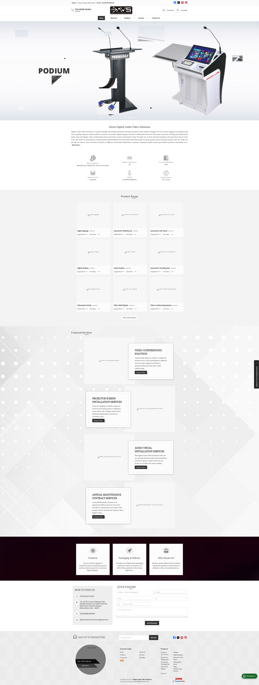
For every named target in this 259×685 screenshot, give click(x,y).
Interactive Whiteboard (123, 231)
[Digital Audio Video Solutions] (121, 10)
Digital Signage (83, 231)
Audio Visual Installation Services (149, 449)
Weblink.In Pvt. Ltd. (143, 681)
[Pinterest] (182, 2)
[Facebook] (175, 2)
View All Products (129, 318)
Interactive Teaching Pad (160, 268)
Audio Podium (119, 268)
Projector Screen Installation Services (107, 400)
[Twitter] (178, 2)
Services (141, 18)
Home (101, 18)
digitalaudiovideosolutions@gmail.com (94, 620)
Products (127, 18)
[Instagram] (186, 2)
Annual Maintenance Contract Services (106, 496)
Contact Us (156, 18)
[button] (83, 9)
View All (163, 673)
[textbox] (134, 592)
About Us (114, 18)
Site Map (142, 658)
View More (93, 234)
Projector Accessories (164, 653)
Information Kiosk (84, 305)
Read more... (76, 145)
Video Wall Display (121, 305)
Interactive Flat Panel (158, 231)
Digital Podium (83, 268)
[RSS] (122, 660)
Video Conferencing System (161, 305)
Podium (175, 652)
